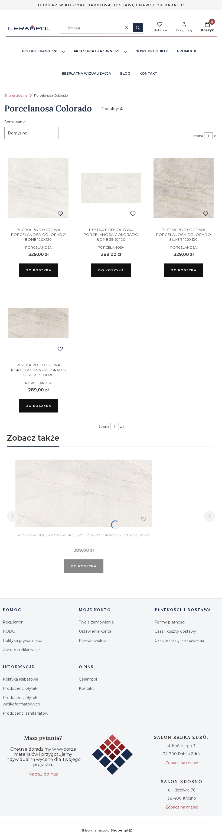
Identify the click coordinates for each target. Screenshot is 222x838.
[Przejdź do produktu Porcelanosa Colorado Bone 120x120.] (38, 188)
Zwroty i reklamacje (21, 649)
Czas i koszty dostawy (175, 631)
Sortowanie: (15, 122)
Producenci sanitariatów (25, 713)
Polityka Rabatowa (20, 679)
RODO (9, 631)
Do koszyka (38, 270)
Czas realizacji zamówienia (179, 640)
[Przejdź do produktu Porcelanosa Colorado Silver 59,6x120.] (38, 323)
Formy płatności (170, 622)
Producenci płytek (20, 688)
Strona (197, 136)
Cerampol (88, 679)
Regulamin (13, 622)
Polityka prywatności (22, 640)
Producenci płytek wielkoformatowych (21, 701)
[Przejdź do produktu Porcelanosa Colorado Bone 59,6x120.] (111, 188)
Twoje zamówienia (96, 622)
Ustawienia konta (95, 631)
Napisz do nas (43, 774)
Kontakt (86, 688)
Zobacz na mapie (181, 762)
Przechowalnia (92, 640)
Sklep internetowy (104, 830)
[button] (138, 27)
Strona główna (16, 95)
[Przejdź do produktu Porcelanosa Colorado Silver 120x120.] (184, 188)
